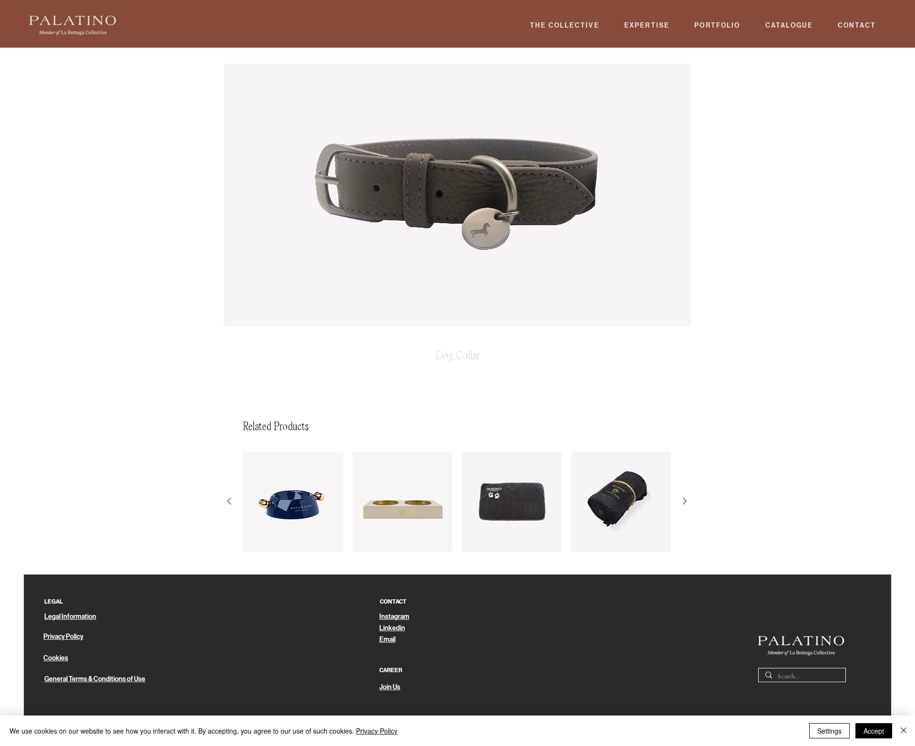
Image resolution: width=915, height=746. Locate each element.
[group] (457, 501)
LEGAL (53, 601)
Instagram (394, 617)
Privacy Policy (376, 731)
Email (387, 639)
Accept (874, 731)
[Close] (903, 730)
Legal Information (70, 617)
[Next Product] (685, 501)
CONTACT (393, 601)
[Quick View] (293, 502)
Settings (829, 731)
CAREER (390, 670)
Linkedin (392, 628)
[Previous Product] (229, 501)
